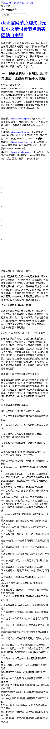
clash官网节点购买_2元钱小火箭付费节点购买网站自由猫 (23, 29)
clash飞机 (28, 3)
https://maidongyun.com (21, 142)
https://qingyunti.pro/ (20, 118)
